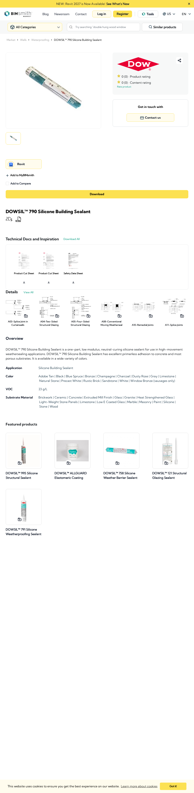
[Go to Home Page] (23, 14)
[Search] (71, 27)
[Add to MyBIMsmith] (26, 316)
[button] (101, 14)
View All (28, 292)
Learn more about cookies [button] (139, 786)
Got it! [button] (173, 786)
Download (97, 194)
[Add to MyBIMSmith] (20, 463)
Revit (21, 164)
